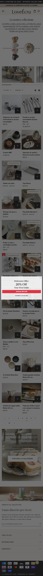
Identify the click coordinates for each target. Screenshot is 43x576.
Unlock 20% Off (21, 292)
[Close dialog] (41, 278)
